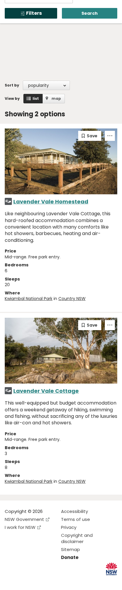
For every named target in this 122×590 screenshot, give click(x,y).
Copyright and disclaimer (77, 538)
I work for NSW (20, 527)
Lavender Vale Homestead (50, 201)
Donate (69, 557)
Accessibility (74, 511)
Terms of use (75, 519)
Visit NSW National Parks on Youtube (35, 580)
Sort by (12, 85)
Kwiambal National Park (28, 298)
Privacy (68, 527)
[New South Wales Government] (111, 569)
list (36, 98)
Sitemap (70, 549)
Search (89, 13)
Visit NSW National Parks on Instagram (22, 580)
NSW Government (24, 519)
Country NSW (72, 298)
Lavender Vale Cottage (46, 391)
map (56, 98)
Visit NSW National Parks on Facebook (10, 580)
